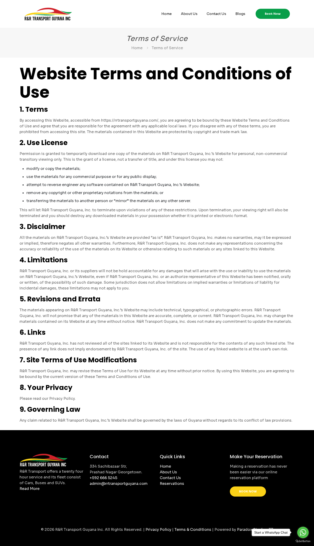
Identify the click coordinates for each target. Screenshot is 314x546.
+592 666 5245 (103, 477)
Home (137, 48)
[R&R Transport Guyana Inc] (48, 14)
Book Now (273, 13)
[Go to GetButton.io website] (303, 541)
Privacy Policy (158, 529)
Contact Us (170, 477)
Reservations (172, 483)
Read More (30, 488)
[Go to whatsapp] (303, 532)
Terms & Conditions (192, 529)
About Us (168, 472)
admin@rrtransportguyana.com (119, 483)
